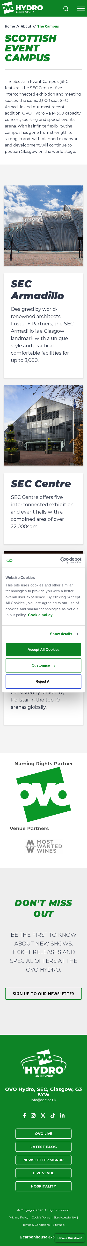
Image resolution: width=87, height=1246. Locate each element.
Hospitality (43, 1186)
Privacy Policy (19, 1217)
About (26, 26)
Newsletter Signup (43, 1160)
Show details (61, 634)
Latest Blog (43, 1147)
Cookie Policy (41, 1217)
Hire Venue (43, 1173)
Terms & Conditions (36, 1225)
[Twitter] (43, 1115)
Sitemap (59, 1225)
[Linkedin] (62, 1115)
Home (10, 26)
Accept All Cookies (43, 649)
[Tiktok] (53, 1115)
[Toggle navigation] (81, 8)
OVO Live (43, 1133)
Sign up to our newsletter (43, 993)
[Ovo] (43, 794)
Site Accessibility (64, 1217)
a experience (43, 1237)
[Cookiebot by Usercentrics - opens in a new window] (61, 560)
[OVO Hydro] (43, 1063)
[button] (66, 9)
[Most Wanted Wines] (43, 846)
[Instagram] (33, 1115)
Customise (41, 665)
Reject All (43, 681)
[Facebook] (24, 1115)
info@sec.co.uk (43, 1100)
